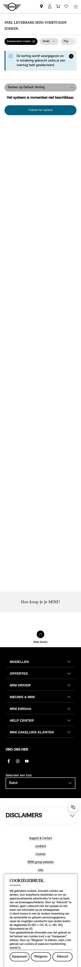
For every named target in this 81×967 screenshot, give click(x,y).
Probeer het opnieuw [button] (41, 110)
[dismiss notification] (71, 56)
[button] (21, 41)
